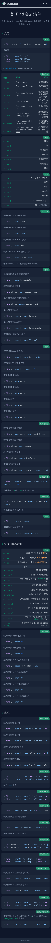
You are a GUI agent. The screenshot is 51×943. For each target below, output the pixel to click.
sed (10, 785)
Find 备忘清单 (10, 68)
